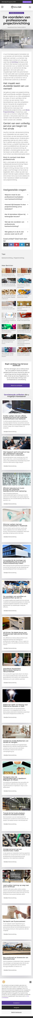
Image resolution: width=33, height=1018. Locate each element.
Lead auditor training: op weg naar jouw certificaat (16, 886)
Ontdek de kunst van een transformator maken (12, 850)
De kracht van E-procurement (14, 921)
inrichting (14, 62)
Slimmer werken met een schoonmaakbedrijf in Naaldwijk (15, 525)
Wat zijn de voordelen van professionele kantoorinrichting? (16, 224)
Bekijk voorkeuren (16, 1012)
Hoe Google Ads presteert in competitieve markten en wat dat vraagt (9, 320)
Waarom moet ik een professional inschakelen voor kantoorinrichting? (16, 197)
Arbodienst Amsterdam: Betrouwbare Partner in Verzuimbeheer (12, 670)
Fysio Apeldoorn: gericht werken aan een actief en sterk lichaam (23, 286)
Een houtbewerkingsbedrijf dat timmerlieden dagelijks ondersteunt (8, 297)
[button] (30, 982)
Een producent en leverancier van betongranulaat (15, 958)
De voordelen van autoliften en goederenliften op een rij (14, 597)
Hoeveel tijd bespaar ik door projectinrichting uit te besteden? (16, 207)
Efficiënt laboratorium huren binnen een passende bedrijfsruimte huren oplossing (14, 489)
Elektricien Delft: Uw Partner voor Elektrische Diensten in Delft (15, 705)
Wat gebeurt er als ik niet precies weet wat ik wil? (16, 233)
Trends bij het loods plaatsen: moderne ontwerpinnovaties (14, 813)
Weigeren (16, 1007)
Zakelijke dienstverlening (16, 13)
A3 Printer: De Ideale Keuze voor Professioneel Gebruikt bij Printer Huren (15, 634)
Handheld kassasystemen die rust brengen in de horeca (8, 342)
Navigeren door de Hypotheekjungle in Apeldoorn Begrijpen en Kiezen (14, 778)
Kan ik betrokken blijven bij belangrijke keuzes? (16, 215)
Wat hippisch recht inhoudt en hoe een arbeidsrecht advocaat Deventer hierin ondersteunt (16, 453)
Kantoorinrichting (7, 258)
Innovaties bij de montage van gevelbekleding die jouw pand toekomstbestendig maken (14, 561)
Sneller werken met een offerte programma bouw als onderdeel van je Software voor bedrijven (15, 417)
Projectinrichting (19, 258)
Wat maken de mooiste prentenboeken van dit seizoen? (8, 355)
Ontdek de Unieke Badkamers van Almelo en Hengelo (15, 741)
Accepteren (16, 1003)
